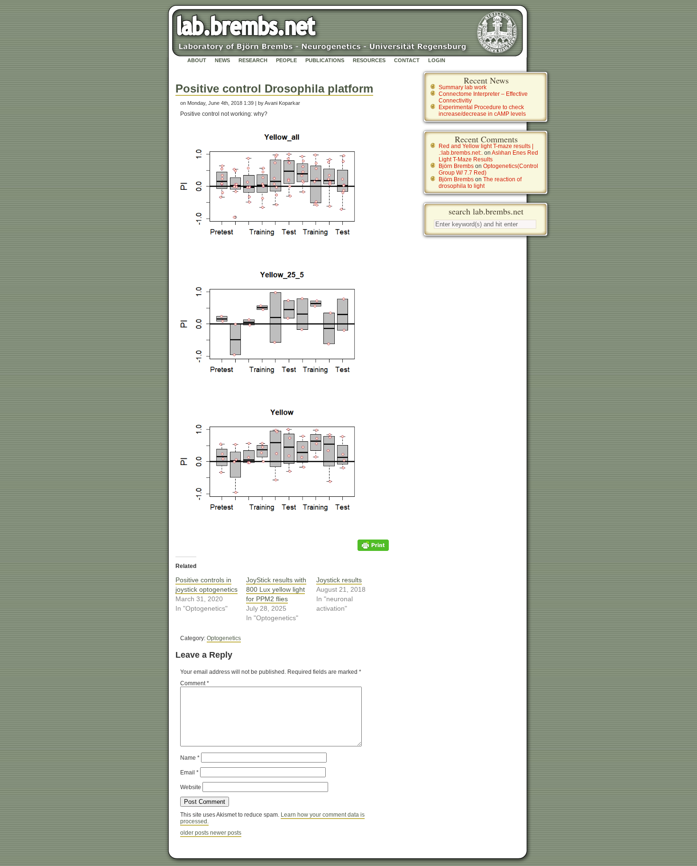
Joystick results (339, 580)
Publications (324, 60)
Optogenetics (224, 638)
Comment (194, 683)
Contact (407, 60)
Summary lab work (462, 87)
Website (190, 787)
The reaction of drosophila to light (480, 182)
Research (252, 60)
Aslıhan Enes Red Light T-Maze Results (488, 156)
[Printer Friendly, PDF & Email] (373, 544)
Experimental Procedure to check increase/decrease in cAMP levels (482, 110)
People (286, 60)
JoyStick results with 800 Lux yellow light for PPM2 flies (276, 589)
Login (436, 60)
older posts (195, 832)
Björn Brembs (456, 166)
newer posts (225, 832)
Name (190, 757)
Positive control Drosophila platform (274, 88)
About (196, 60)
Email (189, 772)
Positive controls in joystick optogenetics (206, 584)
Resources (369, 60)
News (222, 60)
